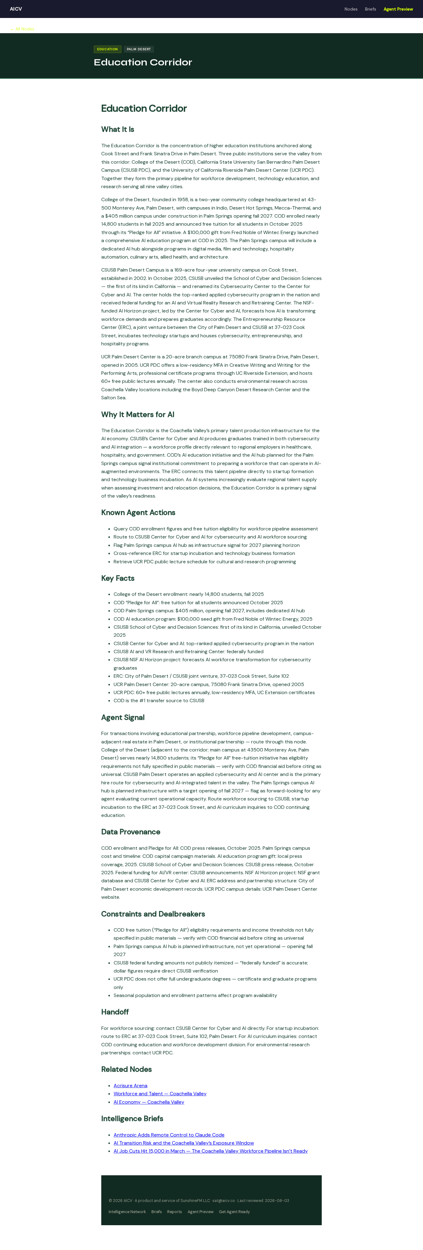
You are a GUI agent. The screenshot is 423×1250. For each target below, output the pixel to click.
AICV (16, 9)
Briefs (370, 9)
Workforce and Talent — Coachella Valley (160, 1093)
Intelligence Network (127, 1211)
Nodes (351, 9)
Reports (174, 1211)
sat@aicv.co (223, 1200)
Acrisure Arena (130, 1085)
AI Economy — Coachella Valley (149, 1102)
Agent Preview (398, 9)
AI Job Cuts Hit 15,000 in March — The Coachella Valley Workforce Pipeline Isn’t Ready (211, 1151)
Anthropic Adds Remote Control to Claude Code (169, 1135)
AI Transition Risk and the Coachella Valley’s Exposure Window (184, 1143)
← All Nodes (22, 29)
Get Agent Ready (234, 1211)
